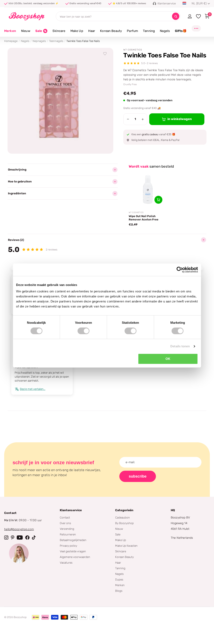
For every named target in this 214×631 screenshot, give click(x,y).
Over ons (65, 523)
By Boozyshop (124, 523)
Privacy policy (68, 545)
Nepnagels (39, 41)
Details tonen (180, 346)
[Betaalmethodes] (35, 617)
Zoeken (175, 16)
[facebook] (27, 537)
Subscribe (137, 476)
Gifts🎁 (181, 31)
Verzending (67, 528)
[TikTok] (34, 537)
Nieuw (119, 528)
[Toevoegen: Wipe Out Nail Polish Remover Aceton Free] (158, 200)
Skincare (120, 551)
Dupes (119, 579)
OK (168, 358)
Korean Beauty (124, 557)
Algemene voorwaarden (75, 557)
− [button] (128, 119)
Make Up (120, 540)
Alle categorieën (25, 33)
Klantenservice (71, 510)
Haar (118, 562)
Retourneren (68, 534)
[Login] (189, 16)
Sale (117, 534)
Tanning (120, 568)
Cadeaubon (122, 517)
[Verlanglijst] (105, 53)
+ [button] (142, 119)
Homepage (11, 41)
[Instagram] (6, 537)
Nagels (25, 41)
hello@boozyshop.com (19, 529)
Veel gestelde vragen (73, 551)
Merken (10, 31)
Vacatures (66, 562)
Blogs (118, 590)
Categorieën (124, 510)
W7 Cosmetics (132, 49)
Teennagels (56, 41)
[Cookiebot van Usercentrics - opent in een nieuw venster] (179, 270)
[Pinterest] (12, 537)
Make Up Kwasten (126, 545)
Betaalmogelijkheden (73, 540)
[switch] (83, 331)
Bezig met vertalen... (32, 389)
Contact (65, 517)
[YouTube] (20, 537)
